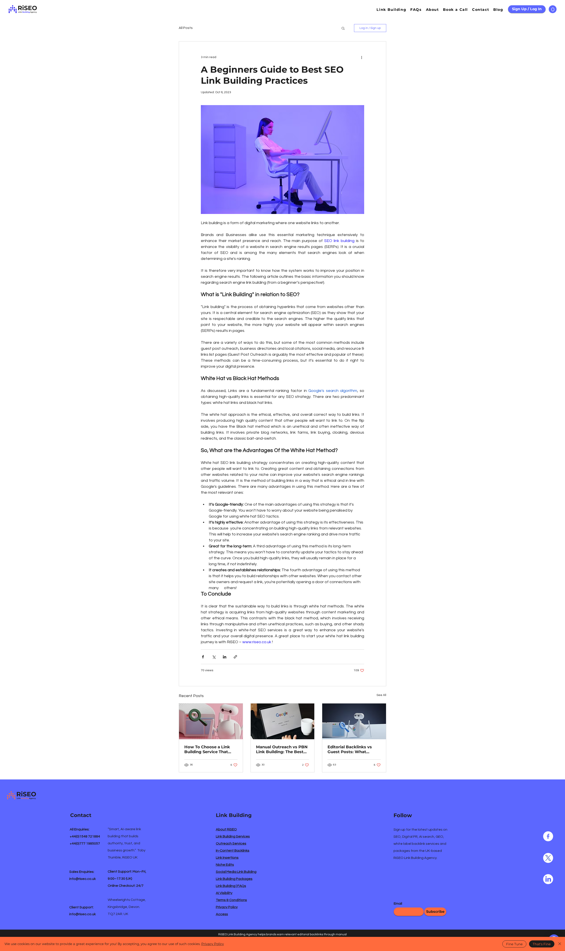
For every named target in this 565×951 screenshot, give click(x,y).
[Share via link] (235, 657)
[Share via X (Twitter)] (214, 657)
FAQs (241, 886)
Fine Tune (514, 944)
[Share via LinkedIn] (224, 657)
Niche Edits (225, 864)
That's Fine (542, 944)
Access (222, 914)
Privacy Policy (227, 907)
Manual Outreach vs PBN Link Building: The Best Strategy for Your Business (282, 749)
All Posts (186, 28)
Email (398, 903)
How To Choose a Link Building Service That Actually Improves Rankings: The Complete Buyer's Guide (209, 749)
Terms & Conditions (231, 900)
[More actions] (361, 57)
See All (381, 695)
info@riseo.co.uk (82, 879)
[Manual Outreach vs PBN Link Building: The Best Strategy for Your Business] (283, 721)
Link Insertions (227, 857)
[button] (553, 9)
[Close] (559, 943)
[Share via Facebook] (203, 657)
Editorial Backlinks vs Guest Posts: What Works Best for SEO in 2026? (350, 749)
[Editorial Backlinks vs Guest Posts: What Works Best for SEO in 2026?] (354, 721)
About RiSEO (226, 829)
